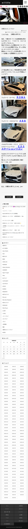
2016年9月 (22, 480)
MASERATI (5, 291)
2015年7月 (14, 494)
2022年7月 (14, 413)
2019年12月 (22, 442)
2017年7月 (14, 471)
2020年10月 (14, 433)
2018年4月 (14, 462)
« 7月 (3, 358)
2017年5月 (6, 474)
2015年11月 (6, 491)
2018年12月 (22, 453)
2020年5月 (6, 439)
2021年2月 (6, 430)
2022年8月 (6, 413)
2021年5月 (6, 427)
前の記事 (9, 196)
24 (3, 353)
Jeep (4, 275)
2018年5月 (6, 462)
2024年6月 (22, 389)
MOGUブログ (6, 302)
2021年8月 (6, 424)
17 (3, 351)
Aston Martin (5, 251)
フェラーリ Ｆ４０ (7, 210)
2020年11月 (6, 433)
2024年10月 (14, 386)
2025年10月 (14, 375)
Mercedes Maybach (7, 299)
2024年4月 (14, 392)
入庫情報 (5, 324)
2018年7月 (14, 459)
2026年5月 (6, 369)
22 (20, 351)
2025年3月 (22, 381)
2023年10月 (14, 398)
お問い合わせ (18, 6)
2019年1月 (14, 453)
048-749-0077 (27, 6)
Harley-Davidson (6, 267)
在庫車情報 (21, 505)
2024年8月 (6, 389)
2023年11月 (6, 398)
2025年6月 (22, 378)
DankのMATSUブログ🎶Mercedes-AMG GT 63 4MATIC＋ (13, 233)
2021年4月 (14, 427)
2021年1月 (14, 430)
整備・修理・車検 (7, 511)
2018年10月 (14, 456)
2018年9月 (22, 456)
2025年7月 (14, 378)
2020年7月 (14, 436)
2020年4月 (14, 439)
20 (14, 351)
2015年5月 (6, 497)
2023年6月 (22, 401)
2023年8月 (6, 401)
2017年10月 (14, 468)
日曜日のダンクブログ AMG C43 (11, 230)
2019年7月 (14, 448)
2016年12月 (22, 477)
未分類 (24, 32)
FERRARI (8, 32)
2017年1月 (14, 477)
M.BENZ (12, 32)
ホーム (7, 505)
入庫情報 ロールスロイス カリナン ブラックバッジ (14, 226)
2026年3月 (22, 369)
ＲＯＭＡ (21, 97)
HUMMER (5, 270)
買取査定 (7, 514)
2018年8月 (6, 459)
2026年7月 (14, 366)
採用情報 (20, 517)
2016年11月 (6, 480)
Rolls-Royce (5, 308)
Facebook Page (20, 6)
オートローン (21, 511)
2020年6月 (22, 436)
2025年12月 (22, 372)
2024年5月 (6, 392)
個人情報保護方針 (7, 523)
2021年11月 (6, 421)
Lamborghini (5, 280)
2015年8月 (6, 494)
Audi (4, 253)
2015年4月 (14, 497)
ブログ (4, 321)
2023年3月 (22, 404)
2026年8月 (6, 366)
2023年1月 (14, 407)
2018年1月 (14, 465)
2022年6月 (22, 413)
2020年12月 (22, 430)
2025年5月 (6, 381)
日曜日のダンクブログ (18, 32)
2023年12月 (22, 395)
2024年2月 (6, 395)
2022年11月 (6, 410)
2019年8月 (6, 448)
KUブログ (5, 278)
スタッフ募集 (4, 6)
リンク (7, 520)
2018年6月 (22, 459)
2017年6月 (22, 471)
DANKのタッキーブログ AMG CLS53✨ (12, 223)
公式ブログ (21, 508)
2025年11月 (6, 375)
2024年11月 (6, 386)
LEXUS (4, 286)
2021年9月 (22, 421)
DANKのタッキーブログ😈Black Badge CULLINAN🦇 (14, 207)
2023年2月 (6, 407)
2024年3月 (22, 392)
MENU (25, 2)
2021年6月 (22, 424)
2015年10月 (14, 491)
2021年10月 (14, 421)
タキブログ (5, 318)
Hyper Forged (6, 272)
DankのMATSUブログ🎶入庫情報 (10, 213)
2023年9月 (22, 398)
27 (14, 353)
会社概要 (20, 514)
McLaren (5, 297)
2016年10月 (14, 480)
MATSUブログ (6, 294)
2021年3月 (22, 427)
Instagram (23, 6)
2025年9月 (22, 375)
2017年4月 (14, 474)
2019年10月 (14, 445)
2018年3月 (22, 462)
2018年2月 (6, 465)
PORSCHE (5, 305)
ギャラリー (7, 508)
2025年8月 (6, 378)
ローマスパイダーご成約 (8, 220)
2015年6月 (22, 494)
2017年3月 (22, 474)
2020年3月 (22, 439)
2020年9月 (22, 433)
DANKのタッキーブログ (8, 237)
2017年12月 (22, 465)
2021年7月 (14, 424)
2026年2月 (6, 372)
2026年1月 (14, 372)
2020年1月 (14, 442)
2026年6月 (22, 366)
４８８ (22, 120)
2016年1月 (14, 488)
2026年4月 (14, 369)
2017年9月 (22, 468)
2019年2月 (6, 453)
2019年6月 (22, 448)
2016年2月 (6, 488)
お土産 (4, 310)
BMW (4, 259)
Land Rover (5, 283)
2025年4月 (14, 381)
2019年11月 (6, 445)
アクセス (7, 517)
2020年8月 (6, 436)
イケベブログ (6, 316)
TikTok (25, 6)
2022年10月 (14, 410)
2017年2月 (6, 477)
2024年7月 (14, 389)
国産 (4, 327)
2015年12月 (22, 488)
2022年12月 (22, 407)
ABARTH (5, 245)
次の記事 (19, 196)
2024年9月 (22, 386)
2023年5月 (6, 404)
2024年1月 (14, 395)
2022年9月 (22, 410)
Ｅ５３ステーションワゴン (13, 147)
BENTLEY (5, 256)
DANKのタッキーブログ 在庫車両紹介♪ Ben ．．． (13, 217)
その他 (4, 313)
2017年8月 (6, 471)
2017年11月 (6, 468)
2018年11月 (6, 456)
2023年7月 (14, 401)
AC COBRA (5, 248)
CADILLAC (5, 261)
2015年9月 (22, 491)
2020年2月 (6, 442)
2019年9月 (22, 445)
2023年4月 (14, 404)
